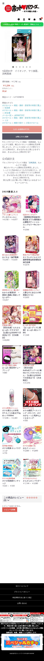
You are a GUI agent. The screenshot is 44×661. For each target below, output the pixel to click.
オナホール (6, 105)
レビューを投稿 (9, 509)
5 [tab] (27, 67)
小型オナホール (32, 123)
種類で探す (18, 123)
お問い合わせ (22, 603)
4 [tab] (24, 67)
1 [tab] (13, 67)
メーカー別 (6, 115)
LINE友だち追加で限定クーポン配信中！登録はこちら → (22, 24)
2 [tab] (17, 67)
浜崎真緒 (32, 163)
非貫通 (7, 108)
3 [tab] (20, 67)
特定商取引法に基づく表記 (22, 597)
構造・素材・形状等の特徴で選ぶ (27, 105)
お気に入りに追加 (22, 137)
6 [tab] (30, 67)
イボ (6, 120)
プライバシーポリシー (22, 592)
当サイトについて (22, 586)
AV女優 (7, 113)
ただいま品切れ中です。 (22, 129)
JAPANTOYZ (19, 115)
